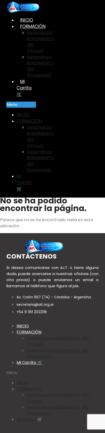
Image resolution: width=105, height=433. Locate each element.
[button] (21, 105)
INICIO (26, 20)
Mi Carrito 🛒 (24, 87)
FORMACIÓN (33, 26)
